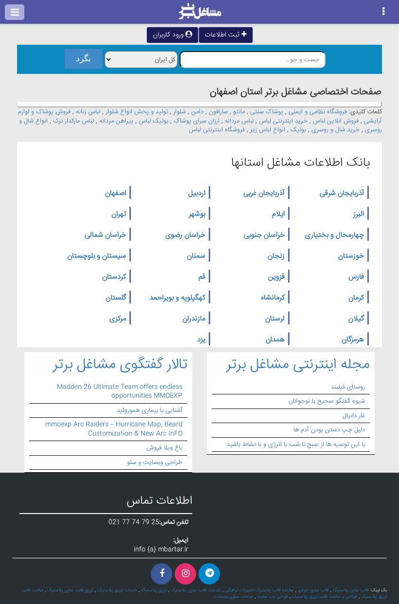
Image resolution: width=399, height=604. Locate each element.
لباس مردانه (239, 121)
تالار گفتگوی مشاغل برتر (120, 365)
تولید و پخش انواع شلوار (137, 112)
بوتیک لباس (153, 121)
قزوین (276, 277)
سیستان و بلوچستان (96, 256)
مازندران (193, 319)
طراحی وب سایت (272, 596)
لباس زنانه (88, 112)
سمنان (196, 256)
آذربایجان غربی (264, 193)
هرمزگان (353, 340)
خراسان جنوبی (264, 235)
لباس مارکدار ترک (73, 121)
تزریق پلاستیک (154, 590)
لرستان (275, 319)
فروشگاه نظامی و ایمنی (318, 112)
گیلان (356, 319)
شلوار (179, 112)
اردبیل (196, 193)
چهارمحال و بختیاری (334, 235)
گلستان (116, 298)
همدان (275, 340)
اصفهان (115, 193)
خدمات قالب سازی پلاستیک (196, 590)
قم (202, 277)
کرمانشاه (273, 298)
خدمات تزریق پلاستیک (117, 590)
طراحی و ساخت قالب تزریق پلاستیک (324, 596)
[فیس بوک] (161, 574)
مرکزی (117, 319)
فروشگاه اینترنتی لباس (217, 130)
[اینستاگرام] (185, 574)
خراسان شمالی (105, 235)
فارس (356, 277)
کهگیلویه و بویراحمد (177, 298)
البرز (358, 214)
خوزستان (351, 256)
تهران (118, 214)
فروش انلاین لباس (336, 121)
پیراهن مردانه (116, 121)
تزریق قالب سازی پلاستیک (70, 590)
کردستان (114, 277)
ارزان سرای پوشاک (196, 121)
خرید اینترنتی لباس (283, 121)
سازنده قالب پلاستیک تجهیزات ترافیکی (259, 590)
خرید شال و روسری (335, 130)
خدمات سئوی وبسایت (234, 596)
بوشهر (197, 214)
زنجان (276, 256)
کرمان (356, 298)
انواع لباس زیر (267, 130)
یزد (201, 340)
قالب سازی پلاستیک (351, 590)
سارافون (218, 112)
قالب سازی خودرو (313, 590)
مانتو (239, 112)
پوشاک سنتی (266, 112)
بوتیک (298, 130)
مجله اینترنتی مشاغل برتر (298, 365)
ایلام (278, 214)
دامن (197, 112)
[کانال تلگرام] (209, 574)
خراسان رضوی (185, 235)
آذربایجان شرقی (342, 193)
